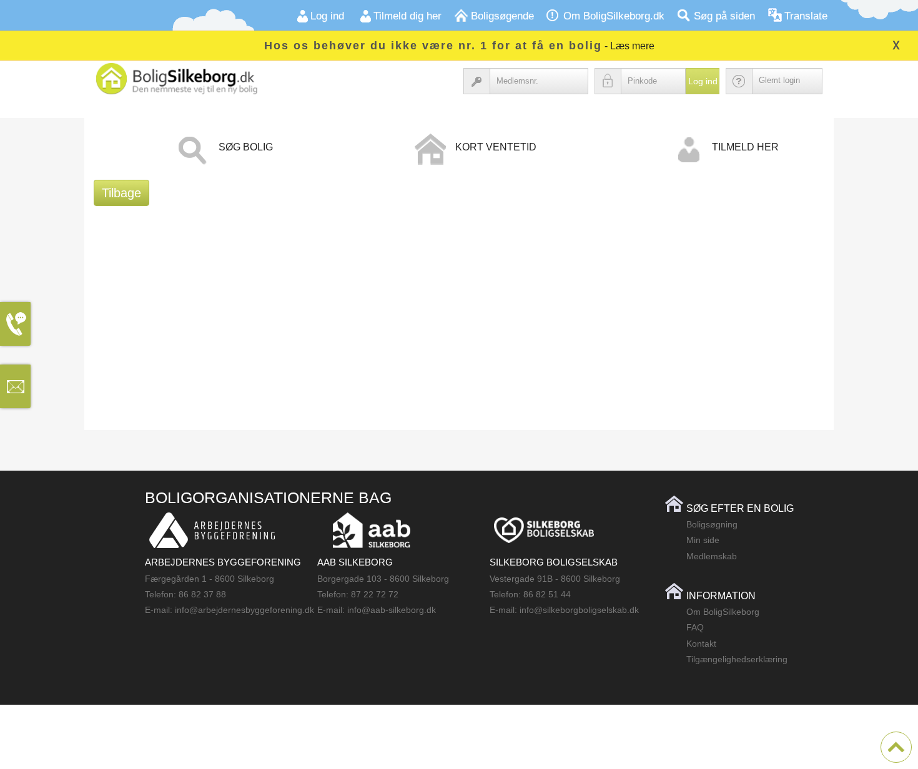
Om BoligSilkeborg (722, 612)
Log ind (703, 81)
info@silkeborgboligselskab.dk (579, 610)
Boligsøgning (712, 524)
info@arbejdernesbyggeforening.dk (244, 610)
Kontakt (701, 644)
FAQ (695, 627)
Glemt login (779, 80)
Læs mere (632, 46)
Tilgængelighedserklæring (736, 659)
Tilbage (121, 193)
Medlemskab (711, 556)
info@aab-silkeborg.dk (391, 610)
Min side (702, 540)
